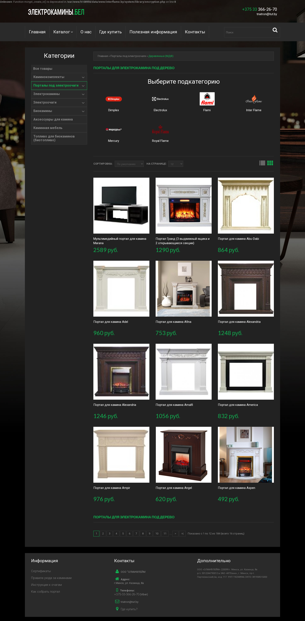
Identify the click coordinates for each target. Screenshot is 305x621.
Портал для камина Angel (174, 488)
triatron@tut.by (267, 14)
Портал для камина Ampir (111, 488)
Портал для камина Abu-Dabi (238, 239)
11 (164, 533)
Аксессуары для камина (53, 119)
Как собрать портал (45, 591)
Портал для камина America (238, 405)
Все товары (42, 69)
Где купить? (129, 609)
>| (182, 533)
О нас (86, 31)
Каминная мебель (47, 128)
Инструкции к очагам (46, 585)
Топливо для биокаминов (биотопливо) (54, 138)
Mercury (113, 141)
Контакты (195, 31)
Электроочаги (44, 102)
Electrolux (160, 110)
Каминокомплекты (48, 77)
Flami (207, 110)
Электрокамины (46, 94)
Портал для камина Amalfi (174, 405)
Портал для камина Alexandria (239, 322)
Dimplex (113, 110)
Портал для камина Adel (110, 322)
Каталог (61, 31)
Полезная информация (153, 31)
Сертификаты (41, 571)
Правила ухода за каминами (51, 578)
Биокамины (42, 111)
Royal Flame (160, 141)
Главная (37, 31)
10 (156, 533)
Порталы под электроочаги (55, 85)
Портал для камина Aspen (236, 488)
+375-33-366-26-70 (126, 594)
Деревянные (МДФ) (160, 56)
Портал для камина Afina (173, 322)
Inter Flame (253, 110)
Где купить (110, 31)
